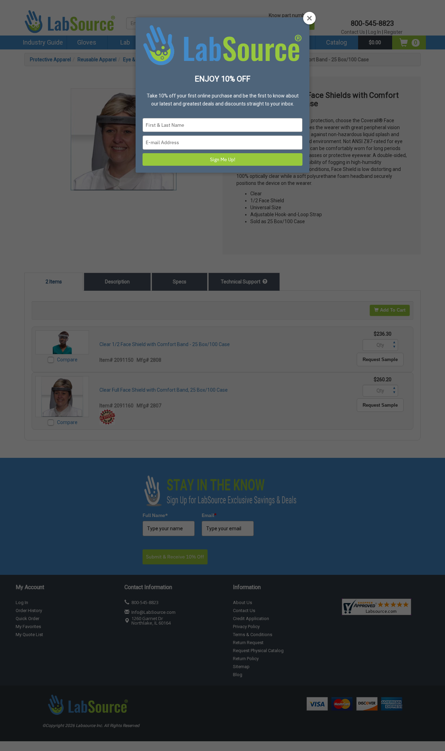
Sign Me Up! (222, 159)
